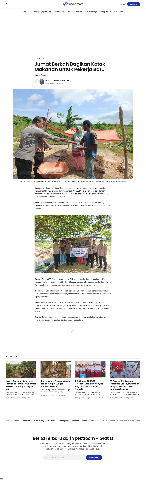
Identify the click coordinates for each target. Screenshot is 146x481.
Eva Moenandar (52, 81)
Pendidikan (79, 12)
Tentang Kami (63, 421)
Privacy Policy (38, 421)
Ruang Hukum (105, 12)
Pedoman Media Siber (90, 421)
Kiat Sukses (118, 12)
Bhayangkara (40, 59)
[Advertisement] (73, 34)
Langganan (133, 4)
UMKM (69, 12)
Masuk (122, 4)
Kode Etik (75, 421)
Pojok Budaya (92, 12)
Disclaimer (51, 421)
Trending (35, 12)
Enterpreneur (59, 12)
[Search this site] (7, 4)
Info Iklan (26, 421)
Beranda (26, 12)
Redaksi (17, 421)
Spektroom (46, 12)
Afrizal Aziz (64, 81)
